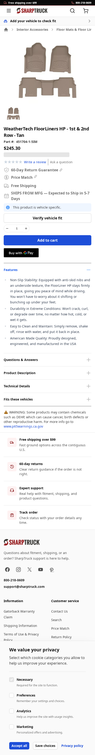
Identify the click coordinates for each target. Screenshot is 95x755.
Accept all (19, 745)
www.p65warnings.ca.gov (23, 426)
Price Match (60, 628)
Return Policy (61, 637)
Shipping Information (20, 625)
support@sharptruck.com (24, 586)
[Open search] (72, 11)
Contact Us (59, 611)
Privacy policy (72, 745)
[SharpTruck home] (32, 11)
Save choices (45, 745)
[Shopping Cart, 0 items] (85, 11)
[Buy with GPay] (21, 252)
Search (56, 620)
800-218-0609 (14, 580)
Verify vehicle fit (47, 218)
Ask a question (61, 162)
